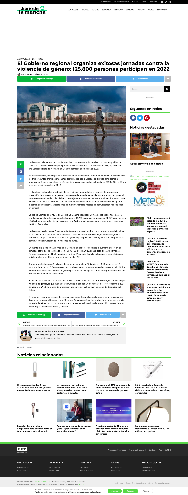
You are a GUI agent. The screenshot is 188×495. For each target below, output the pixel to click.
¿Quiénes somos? (105, 2)
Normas (144, 2)
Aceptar (115, 491)
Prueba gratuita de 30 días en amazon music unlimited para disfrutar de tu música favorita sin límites (112, 430)
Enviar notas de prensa (122, 2)
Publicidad (136, 2)
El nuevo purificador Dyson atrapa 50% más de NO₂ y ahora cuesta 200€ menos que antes (34, 388)
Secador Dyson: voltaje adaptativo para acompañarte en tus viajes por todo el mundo (35, 429)
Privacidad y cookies (162, 483)
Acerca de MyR (165, 450)
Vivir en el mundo (86, 471)
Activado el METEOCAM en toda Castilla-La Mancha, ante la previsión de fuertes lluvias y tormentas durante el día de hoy (158, 269)
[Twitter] (166, 2)
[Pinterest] (169, 2)
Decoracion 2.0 (23, 468)
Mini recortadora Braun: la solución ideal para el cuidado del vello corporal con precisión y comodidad (153, 389)
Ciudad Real (147, 468)
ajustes (98, 492)
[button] (168, 10)
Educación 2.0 (116, 468)
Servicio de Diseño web (137, 450)
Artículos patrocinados (117, 450)
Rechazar (130, 491)
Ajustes (146, 491)
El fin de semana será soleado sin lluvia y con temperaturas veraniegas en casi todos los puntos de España (158, 225)
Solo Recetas (85, 468)
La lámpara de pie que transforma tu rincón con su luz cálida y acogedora (152, 429)
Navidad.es (115, 471)
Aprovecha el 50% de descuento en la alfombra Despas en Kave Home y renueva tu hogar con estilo (113, 389)
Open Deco (21, 471)
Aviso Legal (119, 483)
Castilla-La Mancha (26, 347)
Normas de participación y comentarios (139, 483)
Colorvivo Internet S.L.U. (42, 481)
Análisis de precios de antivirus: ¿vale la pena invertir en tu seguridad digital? (74, 429)
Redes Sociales (54, 468)
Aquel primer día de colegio (146, 163)
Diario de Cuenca (148, 471)
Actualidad (23, 59)
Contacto (153, 2)
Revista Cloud (53, 471)
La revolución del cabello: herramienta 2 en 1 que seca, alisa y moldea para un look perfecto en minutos (72, 389)
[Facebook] (162, 2)
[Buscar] (167, 89)
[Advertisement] (94, 35)
